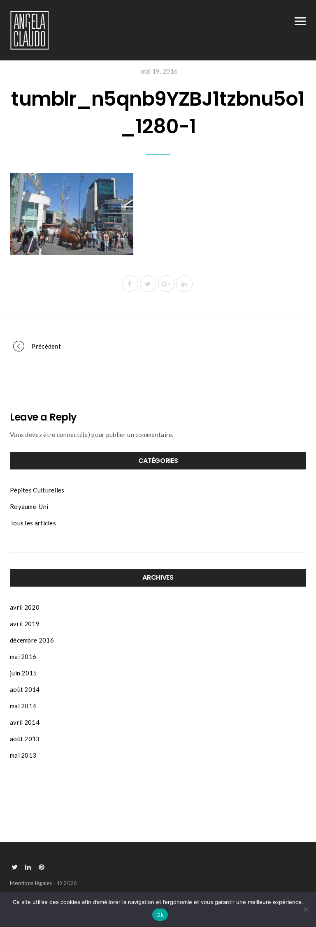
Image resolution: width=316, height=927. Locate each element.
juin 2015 (23, 673)
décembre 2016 (32, 640)
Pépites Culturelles (37, 490)
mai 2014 (23, 706)
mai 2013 (23, 755)
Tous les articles (33, 523)
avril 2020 (25, 607)
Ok (160, 914)
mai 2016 (23, 656)
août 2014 (25, 689)
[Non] (306, 909)
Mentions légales (31, 883)
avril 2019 (25, 623)
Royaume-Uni (29, 506)
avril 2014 (25, 722)
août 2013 (25, 738)
